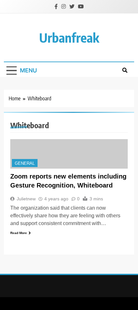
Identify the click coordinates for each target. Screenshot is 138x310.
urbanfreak (69, 37)
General (25, 163)
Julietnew (26, 198)
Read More (18, 233)
